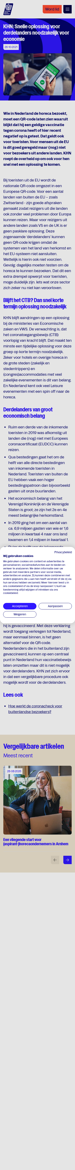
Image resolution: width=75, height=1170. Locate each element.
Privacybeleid (63, 552)
